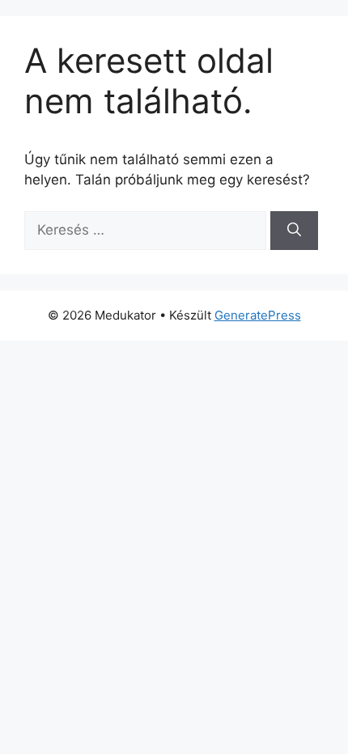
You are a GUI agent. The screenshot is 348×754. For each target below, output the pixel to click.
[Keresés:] (147, 230)
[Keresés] (294, 230)
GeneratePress (257, 315)
